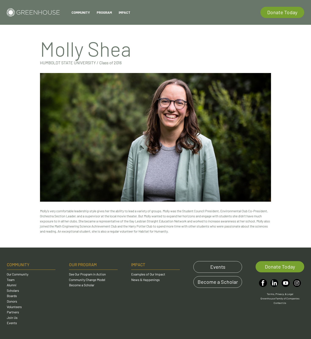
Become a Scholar (81, 285)
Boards (12, 296)
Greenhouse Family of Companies (280, 298)
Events (12, 323)
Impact (124, 12)
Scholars (13, 290)
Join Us (12, 318)
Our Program (83, 264)
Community (81, 12)
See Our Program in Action (87, 274)
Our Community (17, 274)
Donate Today (282, 12)
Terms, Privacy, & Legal (280, 293)
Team (11, 280)
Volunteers (14, 307)
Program (104, 12)
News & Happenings (145, 280)
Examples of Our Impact (148, 274)
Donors (12, 301)
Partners (13, 312)
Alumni (12, 285)
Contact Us (280, 302)
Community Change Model (87, 280)
